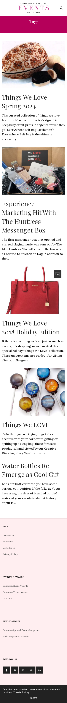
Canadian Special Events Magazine (21, 630)
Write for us (9, 547)
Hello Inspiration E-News (16, 636)
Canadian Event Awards (15, 585)
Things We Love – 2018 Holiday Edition (31, 327)
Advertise (8, 541)
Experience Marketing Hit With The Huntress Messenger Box (29, 216)
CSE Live (7, 598)
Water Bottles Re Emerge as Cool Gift (30, 470)
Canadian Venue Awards (15, 592)
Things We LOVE (25, 424)
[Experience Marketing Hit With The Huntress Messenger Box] (33, 171)
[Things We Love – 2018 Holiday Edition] (33, 290)
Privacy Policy (10, 554)
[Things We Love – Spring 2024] (33, 64)
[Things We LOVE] (33, 392)
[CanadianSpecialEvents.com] (33, 8)
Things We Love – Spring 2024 (27, 101)
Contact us (8, 535)
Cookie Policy (21, 692)
